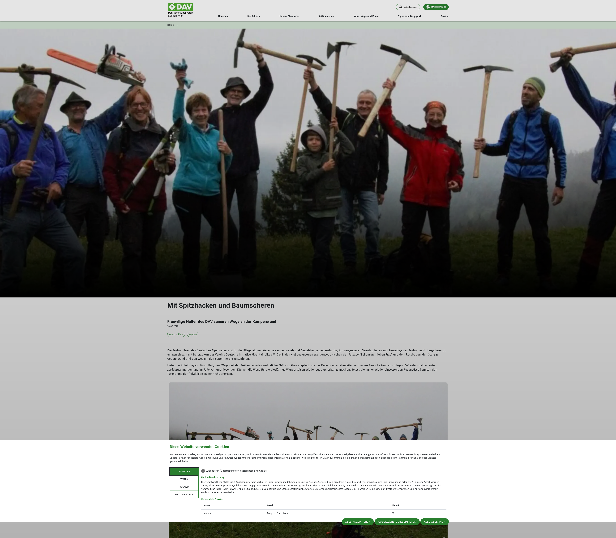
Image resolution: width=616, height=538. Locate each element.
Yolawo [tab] (184, 486)
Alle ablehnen (434, 521)
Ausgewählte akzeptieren (397, 521)
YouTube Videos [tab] (184, 494)
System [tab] (184, 479)
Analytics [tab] (184, 471)
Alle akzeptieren (357, 521)
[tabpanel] (323, 492)
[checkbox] (323, 471)
